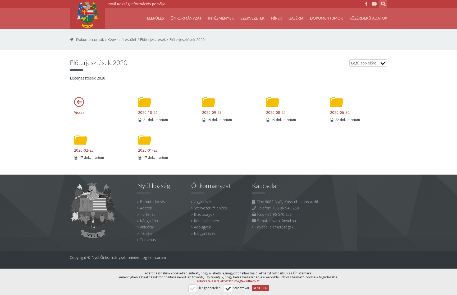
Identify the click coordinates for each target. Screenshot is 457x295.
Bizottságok (204, 214)
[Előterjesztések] (80, 102)
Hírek (276, 18)
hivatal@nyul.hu (282, 220)
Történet (147, 214)
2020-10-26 (148, 112)
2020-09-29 (212, 112)
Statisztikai (241, 288)
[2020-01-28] (144, 139)
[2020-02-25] (80, 139)
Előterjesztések (153, 39)
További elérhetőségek (274, 227)
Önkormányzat (186, 18)
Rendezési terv (206, 220)
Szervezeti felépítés (210, 207)
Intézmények (221, 18)
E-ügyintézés (205, 233)
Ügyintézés (203, 201)
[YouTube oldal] (374, 5)
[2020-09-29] (208, 102)
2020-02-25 (84, 150)
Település (154, 18)
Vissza (79, 112)
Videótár (147, 227)
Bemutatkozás (152, 201)
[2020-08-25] (272, 102)
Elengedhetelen (209, 288)
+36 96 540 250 (285, 207)
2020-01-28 (148, 150)
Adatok (146, 207)
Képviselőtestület (121, 39)
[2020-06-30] (336, 102)
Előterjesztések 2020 (187, 39)
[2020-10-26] (144, 102)
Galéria (296, 18)
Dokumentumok (326, 18)
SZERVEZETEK (252, 18)
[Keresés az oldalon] (383, 5)
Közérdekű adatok (368, 18)
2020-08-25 (276, 112)
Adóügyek (202, 227)
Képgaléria (149, 220)
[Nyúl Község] (87, 14)
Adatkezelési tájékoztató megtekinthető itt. (228, 281)
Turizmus (148, 239)
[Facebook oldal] (366, 5)
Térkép (146, 233)
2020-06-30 (340, 112)
